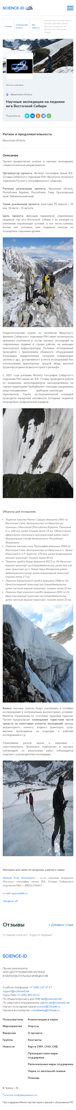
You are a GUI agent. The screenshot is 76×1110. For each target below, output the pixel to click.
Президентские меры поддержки (43, 1055)
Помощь (33, 1078)
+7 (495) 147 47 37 (40, 987)
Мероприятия (12, 1026)
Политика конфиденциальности (20, 1095)
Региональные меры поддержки (50, 1064)
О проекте (35, 1033)
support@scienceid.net (16, 991)
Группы (8, 1040)
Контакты (35, 1040)
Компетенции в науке (43, 1019)
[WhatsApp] (49, 115)
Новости (9, 1046)
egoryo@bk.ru (19, 893)
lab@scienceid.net (51, 999)
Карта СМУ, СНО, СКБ (43, 1046)
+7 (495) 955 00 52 (28, 995)
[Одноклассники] (38, 115)
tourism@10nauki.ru (48, 1006)
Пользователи (13, 1019)
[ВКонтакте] (32, 115)
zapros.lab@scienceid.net (55, 1003)
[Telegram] (43, 115)
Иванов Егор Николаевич (19, 878)
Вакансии (9, 1033)
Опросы (33, 1026)
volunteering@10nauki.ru (45, 1010)
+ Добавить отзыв (61, 925)
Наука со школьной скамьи (46, 1071)
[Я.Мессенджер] (27, 115)
